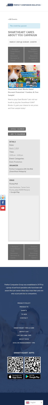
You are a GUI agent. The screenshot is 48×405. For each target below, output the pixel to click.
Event (11, 162)
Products (24, 307)
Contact (24, 318)
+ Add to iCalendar (17, 134)
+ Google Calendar (17, 129)
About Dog (24, 339)
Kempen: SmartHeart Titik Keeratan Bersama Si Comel (15, 54)
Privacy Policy (24, 303)
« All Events (12, 19)
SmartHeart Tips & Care (24, 328)
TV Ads (24, 314)
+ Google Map (14, 192)
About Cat (24, 331)
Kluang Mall (13, 184)
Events (24, 310)
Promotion (18, 162)
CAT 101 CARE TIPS (24, 335)
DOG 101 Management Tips (24, 343)
